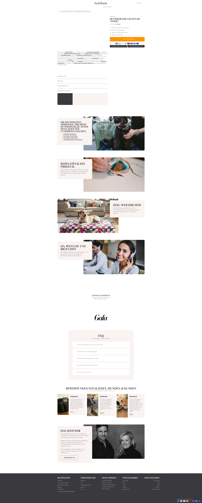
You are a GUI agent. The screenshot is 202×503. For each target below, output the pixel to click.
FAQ (81, 483)
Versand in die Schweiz (62, 485)
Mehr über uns (69, 458)
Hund (124, 483)
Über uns (83, 480)
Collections (125, 480)
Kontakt (83, 487)
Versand (118, 24)
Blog (82, 489)
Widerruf (59, 487)
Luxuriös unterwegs (67, 11)
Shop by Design (126, 489)
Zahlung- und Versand (62, 483)
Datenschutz (60, 489)
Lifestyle (125, 487)
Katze (124, 485)
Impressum (59, 480)
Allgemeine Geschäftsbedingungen (65, 491)
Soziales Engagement (86, 485)
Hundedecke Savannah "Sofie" (82, 11)
